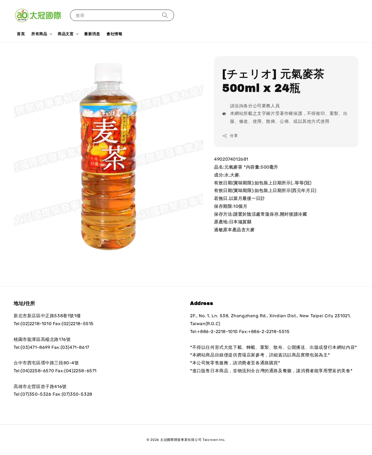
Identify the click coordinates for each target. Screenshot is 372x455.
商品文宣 (66, 34)
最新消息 (92, 34)
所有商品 (39, 34)
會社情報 (114, 34)
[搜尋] (165, 15)
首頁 (21, 34)
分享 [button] (234, 135)
